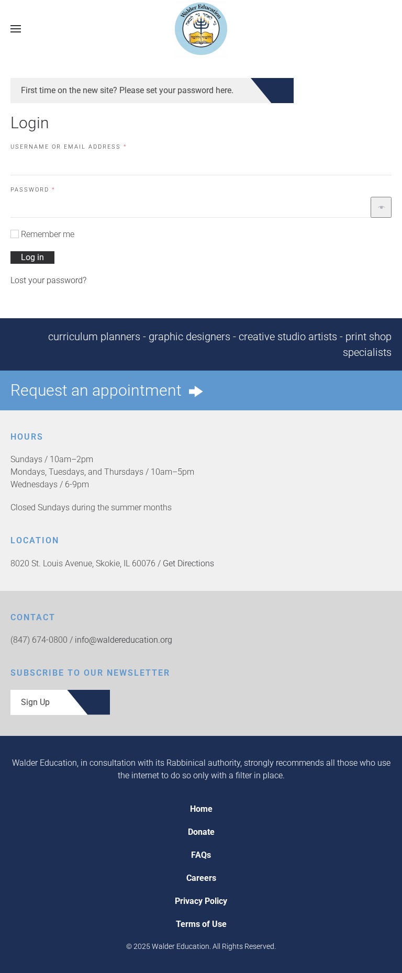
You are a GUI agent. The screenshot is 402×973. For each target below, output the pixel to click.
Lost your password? (48, 280)
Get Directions (188, 563)
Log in (32, 257)
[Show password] (381, 207)
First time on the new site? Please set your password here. (127, 90)
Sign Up (35, 702)
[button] (15, 28)
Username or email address (85, 146)
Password (50, 189)
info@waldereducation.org (123, 640)
